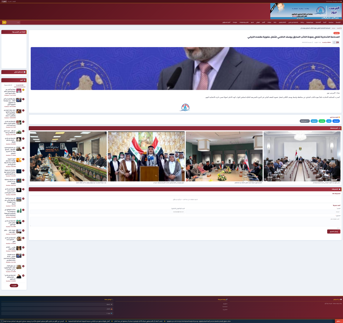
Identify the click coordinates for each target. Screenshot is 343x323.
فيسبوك (336, 121)
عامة (275, 22)
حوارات (269, 22)
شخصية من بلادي (293, 22)
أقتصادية (318, 22)
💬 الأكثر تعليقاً (8, 85)
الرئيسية (14, 1)
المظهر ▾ (4, 1)
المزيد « (14, 285)
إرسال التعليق (334, 231)
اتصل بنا (9, 1)
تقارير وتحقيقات (243, 22)
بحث (4, 22)
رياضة (302, 22)
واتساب (322, 121)
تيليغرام (314, 121)
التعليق (337, 216)
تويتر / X (109, 313)
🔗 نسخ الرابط (304, 121)
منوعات (235, 22)
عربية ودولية (309, 22)
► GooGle (225, 307)
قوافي (258, 22)
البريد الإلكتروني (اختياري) (178, 208)
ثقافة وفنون (282, 22)
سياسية (331, 22)
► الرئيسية (225, 304)
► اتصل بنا (225, 310)
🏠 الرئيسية (339, 28)
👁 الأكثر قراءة (19, 85)
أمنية (324, 22)
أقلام (263, 22)
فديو (252, 22)
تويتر (329, 121)
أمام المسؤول (226, 22)
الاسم (338, 208)
